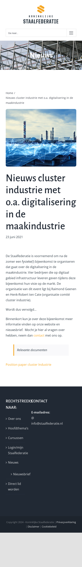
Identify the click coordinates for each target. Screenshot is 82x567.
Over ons (14, 419)
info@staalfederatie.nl (47, 423)
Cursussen (15, 438)
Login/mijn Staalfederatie (15, 450)
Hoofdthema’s (15, 428)
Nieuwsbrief (17, 474)
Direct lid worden (14, 486)
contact (39, 335)
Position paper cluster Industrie (28, 364)
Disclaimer (33, 526)
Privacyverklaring (66, 522)
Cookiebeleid (49, 526)
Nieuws (13, 462)
